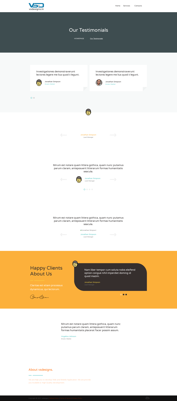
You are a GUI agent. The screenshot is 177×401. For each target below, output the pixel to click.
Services (127, 6)
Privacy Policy (77, 398)
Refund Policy (54, 398)
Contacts (138, 6)
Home (117, 6)
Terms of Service (65, 398)
